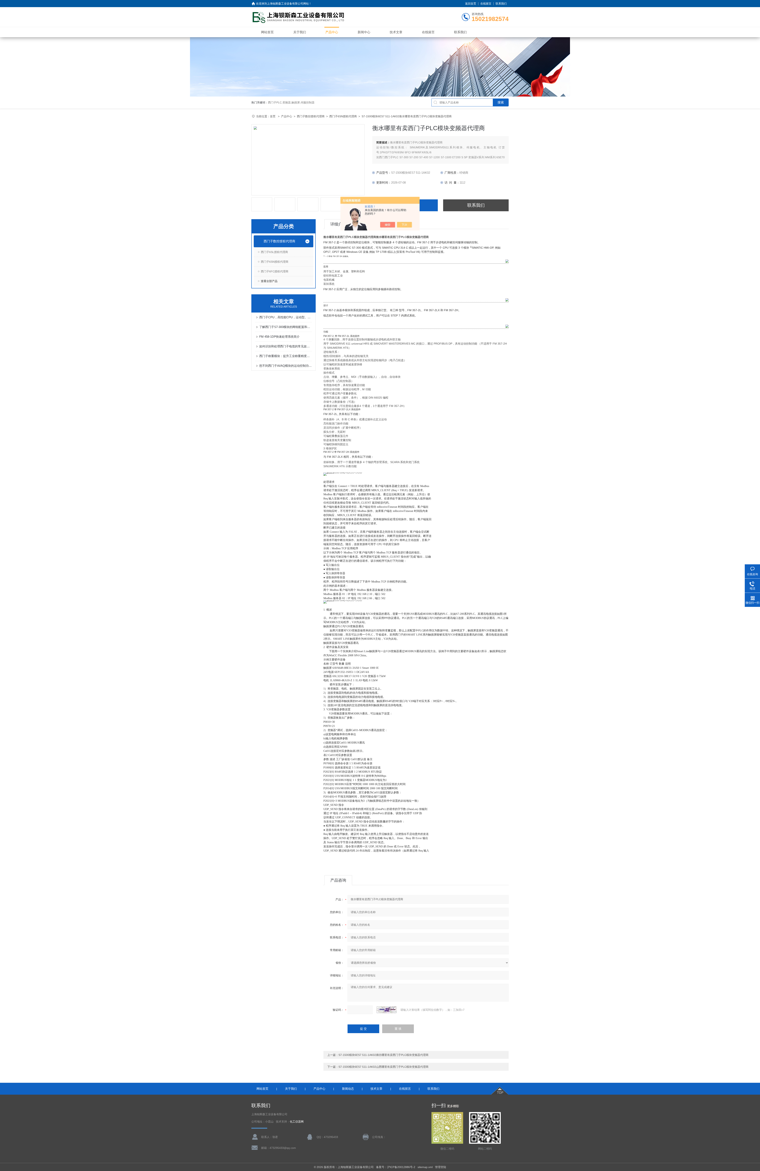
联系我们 (501, 3)
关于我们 (299, 32)
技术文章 (396, 32)
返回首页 (470, 3)
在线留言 (485, 3)
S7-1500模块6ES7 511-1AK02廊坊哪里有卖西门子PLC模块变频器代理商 (383, 1054)
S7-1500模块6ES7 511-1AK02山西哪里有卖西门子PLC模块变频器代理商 (383, 1066)
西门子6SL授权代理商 (274, 252)
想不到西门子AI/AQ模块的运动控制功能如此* (285, 365)
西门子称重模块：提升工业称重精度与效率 (285, 356)
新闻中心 (364, 32)
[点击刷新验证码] (386, 1009)
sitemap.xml (425, 1167)
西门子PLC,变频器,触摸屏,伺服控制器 (291, 102)
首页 (273, 116)
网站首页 (267, 32)
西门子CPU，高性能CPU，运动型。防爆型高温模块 (285, 317)
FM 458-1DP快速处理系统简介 (279, 336)
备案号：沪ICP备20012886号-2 (395, 1167)
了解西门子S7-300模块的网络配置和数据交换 (285, 327)
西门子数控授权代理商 (311, 116)
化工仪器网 (297, 1121)
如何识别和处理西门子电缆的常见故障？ (285, 346)
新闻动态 (348, 1088)
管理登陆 (440, 1167)
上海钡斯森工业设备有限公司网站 (288, 3)
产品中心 (331, 32)
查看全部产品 (269, 281)
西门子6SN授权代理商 (343, 116)
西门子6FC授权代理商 (274, 271)
